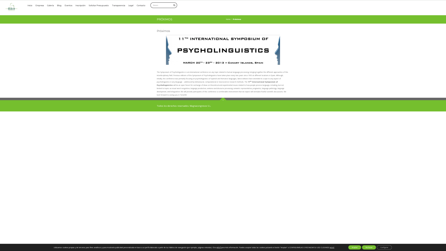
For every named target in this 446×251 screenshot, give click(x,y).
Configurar (384, 247)
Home (228, 19)
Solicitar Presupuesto (99, 5)
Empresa (40, 5)
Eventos (68, 5)
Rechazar (369, 247)
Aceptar (355, 247)
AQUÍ (332, 247)
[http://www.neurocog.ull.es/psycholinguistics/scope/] (223, 50)
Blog (59, 5)
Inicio (30, 5)
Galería (50, 5)
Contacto (141, 5)
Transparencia (118, 5)
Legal (130, 5)
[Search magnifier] (174, 5)
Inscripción (80, 5)
